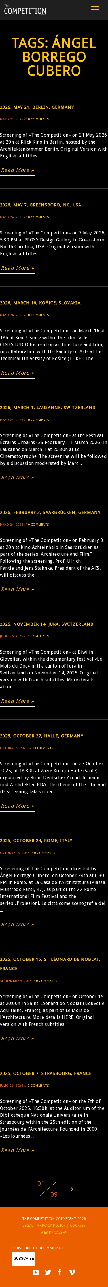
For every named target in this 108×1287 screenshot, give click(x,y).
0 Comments (38, 119)
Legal (28, 1226)
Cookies (78, 1226)
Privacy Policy (51, 1226)
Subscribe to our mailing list (41, 1248)
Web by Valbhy (54, 1233)
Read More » (17, 170)
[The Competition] (25, 13)
